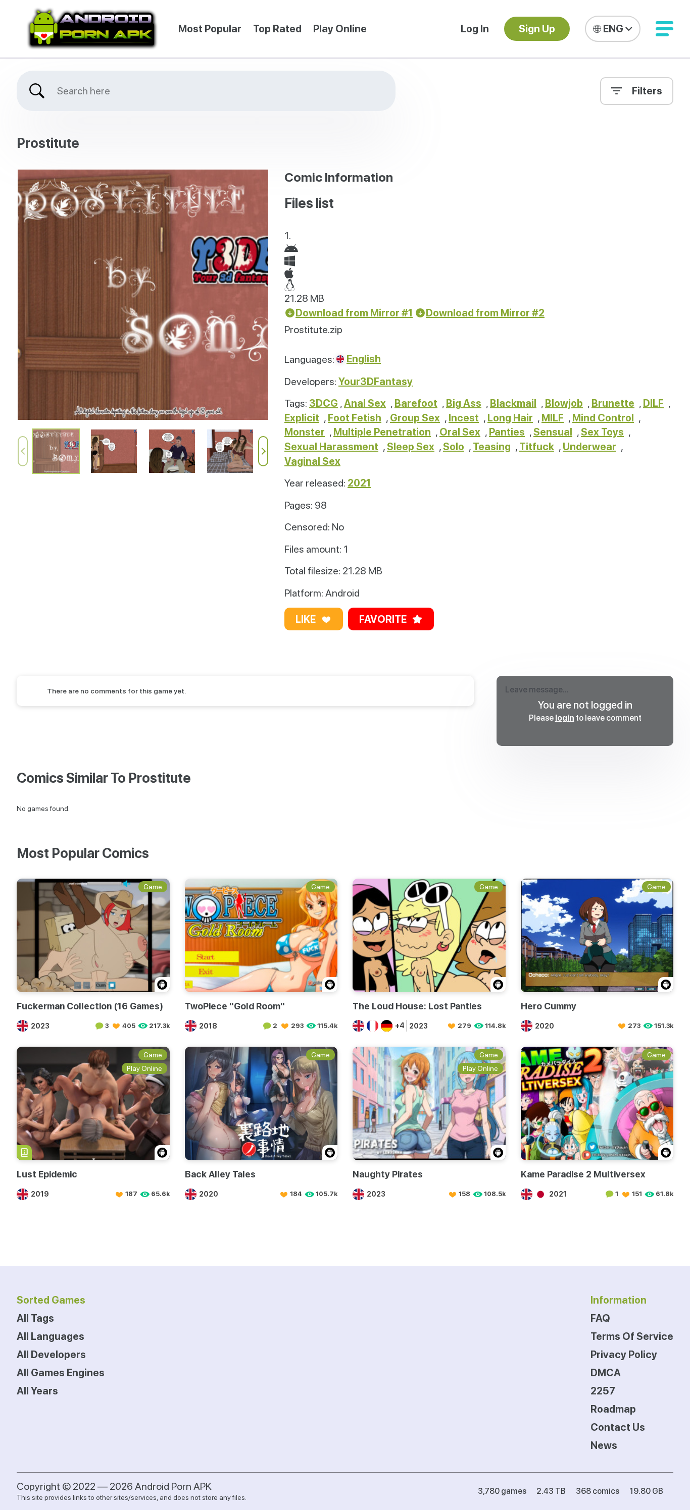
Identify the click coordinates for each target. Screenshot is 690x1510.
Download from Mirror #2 (485, 313)
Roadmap (613, 1409)
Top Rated (277, 29)
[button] (664, 28)
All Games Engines (61, 1373)
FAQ (600, 1318)
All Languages (50, 1336)
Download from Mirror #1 (354, 313)
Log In (475, 29)
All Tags (35, 1318)
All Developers (51, 1355)
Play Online (340, 29)
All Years (37, 1391)
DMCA (605, 1373)
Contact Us (617, 1427)
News (603, 1445)
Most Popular (209, 29)
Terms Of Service (631, 1336)
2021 (359, 483)
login (564, 718)
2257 (602, 1391)
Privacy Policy (623, 1355)
